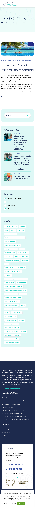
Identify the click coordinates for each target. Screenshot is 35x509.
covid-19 (22, 226)
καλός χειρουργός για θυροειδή (13, 286)
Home (3, 22)
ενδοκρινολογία (9, 282)
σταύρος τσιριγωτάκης (20, 309)
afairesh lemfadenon (11, 226)
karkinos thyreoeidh (10, 234)
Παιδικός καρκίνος (8, 407)
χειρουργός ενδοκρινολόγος (12, 335)
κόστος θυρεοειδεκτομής (12, 301)
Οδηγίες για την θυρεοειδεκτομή (12, 404)
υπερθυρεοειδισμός (10, 316)
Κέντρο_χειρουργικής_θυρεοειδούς (15, 268)
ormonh (22, 249)
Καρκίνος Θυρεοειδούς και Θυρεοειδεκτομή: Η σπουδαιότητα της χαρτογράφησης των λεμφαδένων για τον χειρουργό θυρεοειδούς (22, 162)
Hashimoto (21, 230)
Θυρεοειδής (25, 260)
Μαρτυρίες (10, 205)
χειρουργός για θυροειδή (12, 327)
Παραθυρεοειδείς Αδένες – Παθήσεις (13, 410)
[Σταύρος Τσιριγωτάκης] (10, 3)
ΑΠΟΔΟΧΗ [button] (21, 503)
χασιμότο (21, 320)
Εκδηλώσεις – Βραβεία (14, 198)
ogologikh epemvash (11, 249)
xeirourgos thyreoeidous (12, 260)
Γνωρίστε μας (6, 429)
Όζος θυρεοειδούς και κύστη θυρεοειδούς (15, 419)
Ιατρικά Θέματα (6, 433)
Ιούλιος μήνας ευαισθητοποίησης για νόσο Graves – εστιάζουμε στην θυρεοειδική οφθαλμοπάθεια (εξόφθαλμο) (21, 142)
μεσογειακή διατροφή (11, 305)
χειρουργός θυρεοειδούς (12, 342)
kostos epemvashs (10, 241)
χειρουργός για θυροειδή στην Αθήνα (15, 331)
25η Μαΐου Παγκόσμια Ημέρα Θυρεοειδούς (22, 177)
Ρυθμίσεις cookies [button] (10, 503)
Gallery (4, 436)
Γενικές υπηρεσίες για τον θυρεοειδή (13, 401)
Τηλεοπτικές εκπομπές (14, 209)
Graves (13, 230)
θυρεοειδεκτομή (21, 282)
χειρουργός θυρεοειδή (11, 339)
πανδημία (8, 309)
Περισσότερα (5, 97)
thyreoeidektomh (10, 253)
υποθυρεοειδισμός (10, 320)
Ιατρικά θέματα (6, 61)
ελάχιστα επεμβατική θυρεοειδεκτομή (15, 279)
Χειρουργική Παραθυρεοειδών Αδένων (14, 416)
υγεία (6, 312)
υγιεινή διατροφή (16, 312)
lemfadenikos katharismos (12, 245)
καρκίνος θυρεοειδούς (11, 294)
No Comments (26, 61)
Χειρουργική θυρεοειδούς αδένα (12, 413)
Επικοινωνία (6, 439)
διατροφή (8, 275)
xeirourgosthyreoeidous (21, 256)
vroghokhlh (8, 256)
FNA (6, 230)
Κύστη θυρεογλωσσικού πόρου (11, 398)
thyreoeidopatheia (23, 253)
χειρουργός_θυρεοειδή (11, 324)
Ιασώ (6, 264)
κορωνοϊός (23, 294)
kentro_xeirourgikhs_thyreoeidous (14, 238)
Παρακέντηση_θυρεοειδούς (13, 271)
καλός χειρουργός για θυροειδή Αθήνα (15, 290)
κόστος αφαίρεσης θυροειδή (13, 297)
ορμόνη (23, 305)
